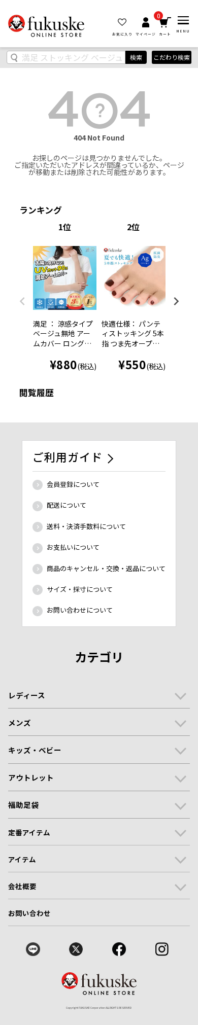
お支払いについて (73, 547)
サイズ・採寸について (80, 589)
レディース (26, 695)
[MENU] (183, 20)
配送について (66, 505)
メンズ (19, 722)
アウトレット (31, 777)
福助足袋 (23, 804)
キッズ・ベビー (34, 750)
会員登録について (73, 484)
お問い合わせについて (80, 610)
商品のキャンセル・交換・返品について (106, 568)
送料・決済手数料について (86, 526)
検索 (136, 57)
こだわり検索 (171, 57)
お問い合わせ (29, 913)
